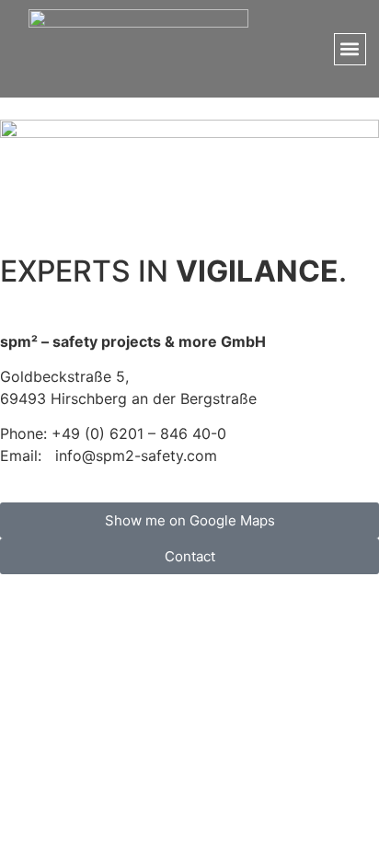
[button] (350, 49)
